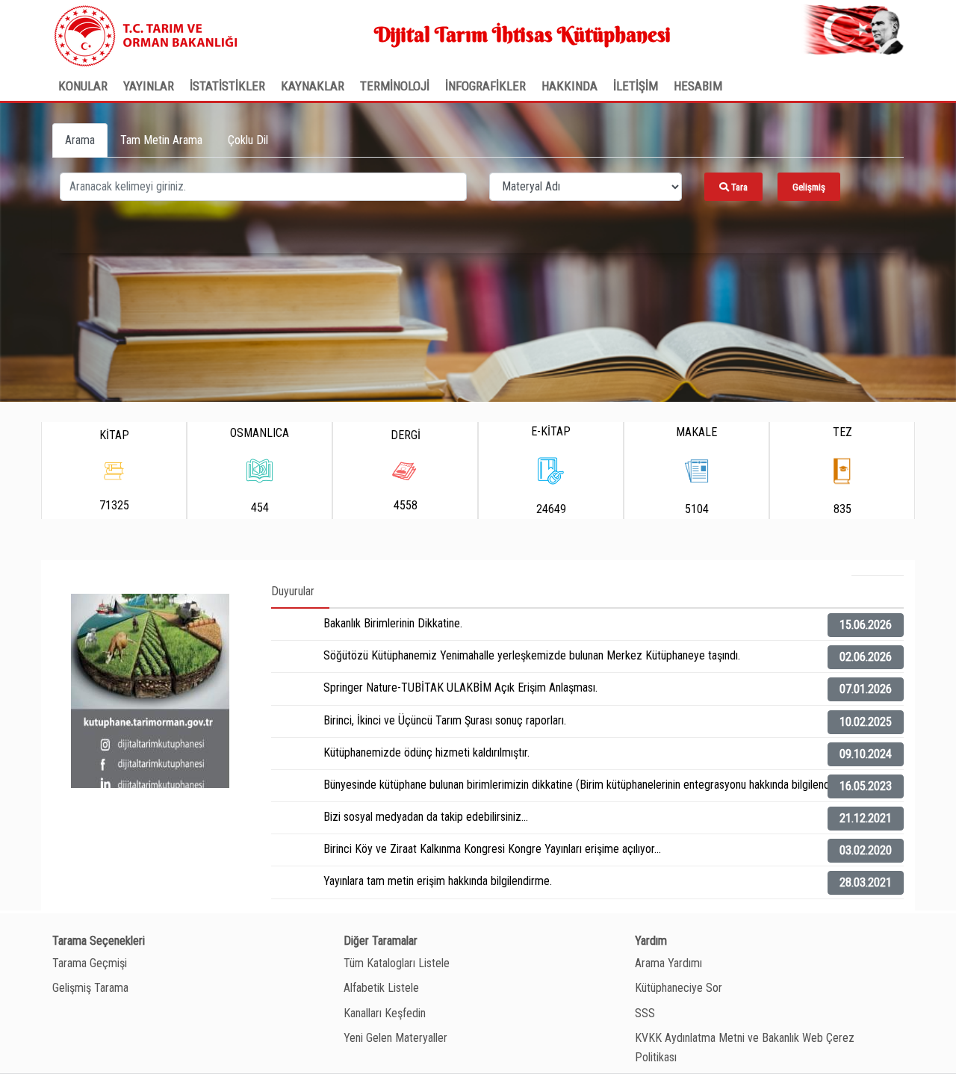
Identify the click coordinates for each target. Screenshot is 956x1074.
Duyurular (292, 591)
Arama (80, 140)
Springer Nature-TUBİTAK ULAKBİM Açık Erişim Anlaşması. (460, 687)
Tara (738, 187)
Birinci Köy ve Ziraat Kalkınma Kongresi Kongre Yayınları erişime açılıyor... (492, 849)
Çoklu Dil (248, 140)
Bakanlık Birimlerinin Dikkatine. (392, 623)
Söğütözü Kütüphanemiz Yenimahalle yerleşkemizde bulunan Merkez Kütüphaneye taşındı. (531, 655)
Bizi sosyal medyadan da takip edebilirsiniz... (425, 817)
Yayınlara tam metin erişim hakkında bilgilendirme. (437, 881)
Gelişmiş (808, 187)
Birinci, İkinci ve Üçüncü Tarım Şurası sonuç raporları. (444, 720)
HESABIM (698, 85)
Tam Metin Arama (161, 140)
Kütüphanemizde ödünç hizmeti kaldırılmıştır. (426, 752)
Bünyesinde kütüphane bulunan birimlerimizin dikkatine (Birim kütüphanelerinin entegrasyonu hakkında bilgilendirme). (590, 784)
